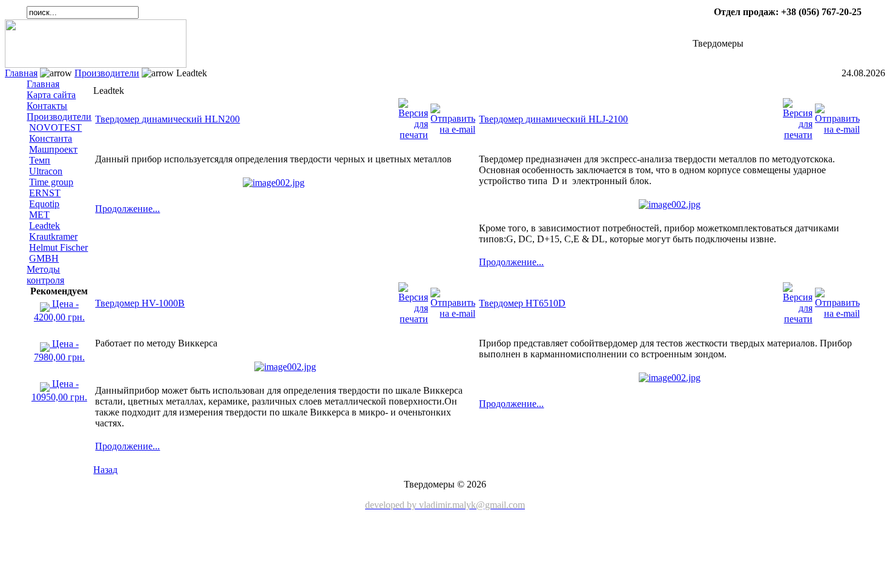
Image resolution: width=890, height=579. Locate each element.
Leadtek (44, 225)
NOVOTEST (55, 127)
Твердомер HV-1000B (140, 303)
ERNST (45, 193)
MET (39, 215)
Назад (105, 470)
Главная (21, 73)
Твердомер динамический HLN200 (167, 119)
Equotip (44, 204)
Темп (39, 160)
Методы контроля (45, 274)
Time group (51, 182)
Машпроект (53, 149)
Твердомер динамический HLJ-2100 (553, 119)
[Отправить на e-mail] (452, 116)
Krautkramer (53, 236)
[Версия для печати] (413, 116)
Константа (50, 138)
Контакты (47, 106)
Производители (106, 73)
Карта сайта (51, 95)
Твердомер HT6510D (522, 303)
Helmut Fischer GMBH (58, 252)
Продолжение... (127, 208)
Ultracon (45, 171)
